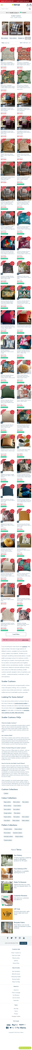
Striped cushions (19, 836)
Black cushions (16, 802)
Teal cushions (7, 820)
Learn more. (25, 640)
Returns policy (16, 958)
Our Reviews (16, 995)
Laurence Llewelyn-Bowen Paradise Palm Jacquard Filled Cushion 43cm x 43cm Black (24, 476)
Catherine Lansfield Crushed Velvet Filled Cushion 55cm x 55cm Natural (8, 624)
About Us (16, 990)
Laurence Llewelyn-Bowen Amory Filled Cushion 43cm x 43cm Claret (24, 599)
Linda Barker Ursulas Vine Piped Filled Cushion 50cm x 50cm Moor (7, 132)
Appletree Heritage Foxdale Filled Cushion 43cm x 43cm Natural (7, 476)
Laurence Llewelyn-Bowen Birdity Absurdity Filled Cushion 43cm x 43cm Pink (23, 252)
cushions (24, 646)
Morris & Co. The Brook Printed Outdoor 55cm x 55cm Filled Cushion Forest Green (23, 87)
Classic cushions (18, 829)
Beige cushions (7, 802)
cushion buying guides (21, 703)
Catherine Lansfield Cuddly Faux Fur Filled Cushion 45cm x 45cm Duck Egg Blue (8, 228)
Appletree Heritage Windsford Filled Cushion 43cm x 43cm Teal (23, 624)
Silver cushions (25, 817)
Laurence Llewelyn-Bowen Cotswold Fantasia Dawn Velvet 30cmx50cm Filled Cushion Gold (7, 302)
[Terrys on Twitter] (12, 938)
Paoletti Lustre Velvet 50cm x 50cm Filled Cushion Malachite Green (8, 178)
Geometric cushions (17, 833)
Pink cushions (17, 813)
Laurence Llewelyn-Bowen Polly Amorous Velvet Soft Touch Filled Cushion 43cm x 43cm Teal (8, 253)
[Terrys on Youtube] (24, 938)
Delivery (16, 960)
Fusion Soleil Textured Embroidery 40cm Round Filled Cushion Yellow (23, 376)
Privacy (16, 1014)
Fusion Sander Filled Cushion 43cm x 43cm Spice (24, 400)
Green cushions (7, 809)
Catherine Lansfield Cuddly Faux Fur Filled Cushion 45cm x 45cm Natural (23, 178)
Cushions (6, 793)
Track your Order (16, 955)
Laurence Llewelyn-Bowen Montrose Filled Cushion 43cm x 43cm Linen (7, 426)
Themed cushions (8, 840)
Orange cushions (7, 813)
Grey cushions (13, 38)
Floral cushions (7, 833)
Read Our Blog (16, 982)
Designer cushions (22, 38)
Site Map (16, 1008)
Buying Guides (16, 979)
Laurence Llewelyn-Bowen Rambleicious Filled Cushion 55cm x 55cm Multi (7, 277)
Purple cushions (7, 817)
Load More (16, 634)
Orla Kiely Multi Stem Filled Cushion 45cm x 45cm (23, 450)
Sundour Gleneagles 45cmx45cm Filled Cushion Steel (7, 599)
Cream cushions (17, 805)
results (5, 43)
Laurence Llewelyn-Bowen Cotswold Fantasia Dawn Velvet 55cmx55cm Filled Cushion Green (23, 426)
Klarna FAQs (16, 963)
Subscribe (16, 1000)
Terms (16, 1011)
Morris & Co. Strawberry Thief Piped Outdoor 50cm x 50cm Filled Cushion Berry (24, 63)
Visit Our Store (16, 998)
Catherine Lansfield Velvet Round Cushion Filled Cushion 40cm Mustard (7, 550)
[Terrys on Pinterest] (16, 938)
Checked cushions (8, 829)
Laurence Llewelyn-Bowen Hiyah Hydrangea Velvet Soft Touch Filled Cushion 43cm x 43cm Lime (24, 501)
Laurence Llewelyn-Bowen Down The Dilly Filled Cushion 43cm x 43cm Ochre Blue (8, 377)
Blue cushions (4, 38)
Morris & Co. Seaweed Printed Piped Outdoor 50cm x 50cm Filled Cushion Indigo (8, 86)
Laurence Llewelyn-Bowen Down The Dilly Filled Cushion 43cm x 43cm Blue (23, 575)
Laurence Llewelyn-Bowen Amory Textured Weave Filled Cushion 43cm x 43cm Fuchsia (8, 327)
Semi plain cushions (8, 836)
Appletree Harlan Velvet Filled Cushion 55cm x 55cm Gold (8, 450)
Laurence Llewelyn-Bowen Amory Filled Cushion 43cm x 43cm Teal (8, 500)
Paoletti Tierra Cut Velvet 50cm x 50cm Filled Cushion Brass (7, 155)
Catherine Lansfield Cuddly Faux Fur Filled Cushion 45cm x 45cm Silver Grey (7, 203)
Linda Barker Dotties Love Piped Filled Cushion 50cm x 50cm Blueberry (24, 109)
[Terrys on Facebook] (7, 938)
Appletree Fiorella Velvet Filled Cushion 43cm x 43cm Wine (7, 525)
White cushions (16, 820)
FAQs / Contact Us (16, 953)
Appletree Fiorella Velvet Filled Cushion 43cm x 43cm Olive (24, 277)
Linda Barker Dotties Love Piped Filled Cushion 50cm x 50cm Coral (24, 132)
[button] (25, 43)
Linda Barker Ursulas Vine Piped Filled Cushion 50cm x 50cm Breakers (7, 109)
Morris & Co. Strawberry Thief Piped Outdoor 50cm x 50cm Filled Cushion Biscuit (7, 63)
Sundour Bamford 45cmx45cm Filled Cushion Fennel (23, 550)
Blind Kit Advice (16, 974)
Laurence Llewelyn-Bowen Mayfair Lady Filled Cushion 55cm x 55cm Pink (23, 352)
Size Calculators (16, 971)
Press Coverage (16, 992)
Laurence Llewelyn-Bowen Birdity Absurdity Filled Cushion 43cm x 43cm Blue (23, 228)
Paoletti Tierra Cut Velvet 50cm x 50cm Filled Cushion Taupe (24, 155)
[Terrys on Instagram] (20, 938)
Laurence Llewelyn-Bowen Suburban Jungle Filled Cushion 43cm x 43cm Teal (23, 302)
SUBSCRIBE (23, 943)
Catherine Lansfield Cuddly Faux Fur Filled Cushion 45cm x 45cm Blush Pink (23, 203)
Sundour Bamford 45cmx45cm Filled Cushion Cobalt (7, 352)
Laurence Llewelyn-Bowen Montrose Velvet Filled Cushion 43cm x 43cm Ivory (7, 575)
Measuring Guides (16, 976)
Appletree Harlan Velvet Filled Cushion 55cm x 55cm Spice (24, 326)
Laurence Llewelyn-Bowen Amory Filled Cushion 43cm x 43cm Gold (24, 525)
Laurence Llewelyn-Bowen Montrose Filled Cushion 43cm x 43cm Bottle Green (7, 401)
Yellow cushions (25, 820)
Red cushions (16, 817)
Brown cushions (7, 805)
